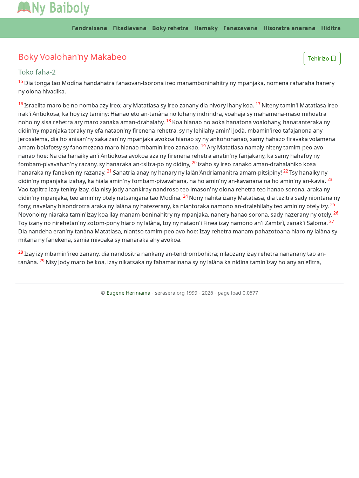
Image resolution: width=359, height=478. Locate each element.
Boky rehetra (170, 28)
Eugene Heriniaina (128, 292)
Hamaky (206, 28)
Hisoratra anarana (289, 28)
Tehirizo (319, 58)
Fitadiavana (130, 28)
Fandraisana (89, 28)
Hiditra (331, 28)
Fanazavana (240, 28)
